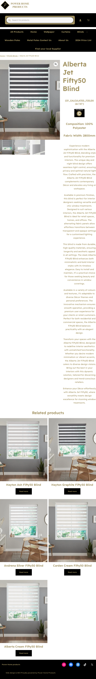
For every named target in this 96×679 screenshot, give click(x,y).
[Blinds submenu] (87, 32)
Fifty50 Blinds (12, 56)
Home (2, 56)
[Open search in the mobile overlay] (40, 20)
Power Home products (11, 664)
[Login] (80, 20)
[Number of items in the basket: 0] (88, 20)
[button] (56, 64)
